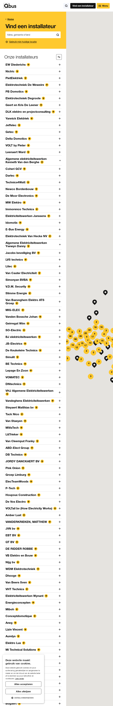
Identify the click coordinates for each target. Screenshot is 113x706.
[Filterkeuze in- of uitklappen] (59, 57)
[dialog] (23, 679)
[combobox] (30, 34)
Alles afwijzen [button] (23, 691)
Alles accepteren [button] (23, 684)
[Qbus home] (9, 6)
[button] (94, 302)
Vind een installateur (82, 5)
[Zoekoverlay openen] (66, 6)
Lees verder (19, 679)
